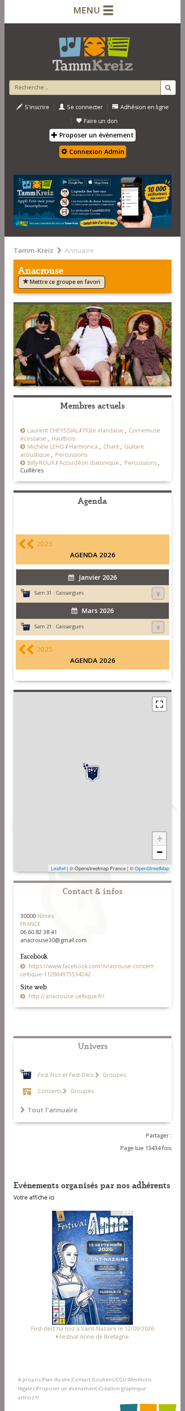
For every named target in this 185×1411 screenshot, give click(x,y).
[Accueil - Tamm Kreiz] (92, 50)
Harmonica (83, 446)
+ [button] (160, 838)
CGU (121, 1379)
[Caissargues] (92, 772)
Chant (111, 446)
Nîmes (45, 916)
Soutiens (103, 1379)
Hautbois (63, 438)
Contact (81, 1379)
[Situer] (158, 593)
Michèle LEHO (45, 446)
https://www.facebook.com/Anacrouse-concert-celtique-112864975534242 (87, 970)
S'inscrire (37, 107)
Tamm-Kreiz (33, 250)
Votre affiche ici (33, 1197)
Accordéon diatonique (89, 463)
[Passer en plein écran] (159, 704)
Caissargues (70, 592)
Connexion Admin (95, 151)
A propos (29, 1379)
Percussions (71, 455)
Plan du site (56, 1379)
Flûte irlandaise (103, 430)
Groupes (113, 1075)
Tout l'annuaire (52, 1109)
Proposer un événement (66, 1388)
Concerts (50, 1091)
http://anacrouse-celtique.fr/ (66, 996)
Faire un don (101, 121)
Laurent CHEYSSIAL (52, 430)
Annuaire (79, 250)
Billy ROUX (40, 463)
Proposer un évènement (95, 135)
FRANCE (30, 924)
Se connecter (85, 107)
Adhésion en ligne (144, 107)
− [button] (160, 852)
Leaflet (58, 868)
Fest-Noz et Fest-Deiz (66, 1075)
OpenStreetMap (152, 868)
